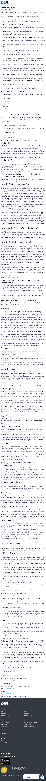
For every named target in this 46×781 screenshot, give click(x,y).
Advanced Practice (5, 715)
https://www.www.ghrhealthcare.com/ (14, 86)
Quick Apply (3, 733)
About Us (3, 738)
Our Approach (4, 742)
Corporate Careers (5, 744)
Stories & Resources (5, 746)
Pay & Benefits (4, 726)
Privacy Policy (13, 775)
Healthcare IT (3, 720)
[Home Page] (5, 2)
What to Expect (4, 724)
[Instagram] (3, 754)
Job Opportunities (4, 731)
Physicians (3, 717)
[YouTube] (9, 754)
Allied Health (3, 713)
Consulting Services (28, 728)
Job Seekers (3, 709)
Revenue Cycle (27, 719)
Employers (26, 709)
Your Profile (3, 728)
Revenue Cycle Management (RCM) (8, 719)
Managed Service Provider (29, 726)
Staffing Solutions (27, 724)
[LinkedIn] (6, 754)
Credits (17, 775)
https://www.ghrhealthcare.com (8, 693)
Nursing (2, 711)
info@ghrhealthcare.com (9, 688)
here (21, 769)
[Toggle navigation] (43, 2)
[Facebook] (1, 754)
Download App (4, 729)
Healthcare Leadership (5, 722)
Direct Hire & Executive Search (30, 722)
